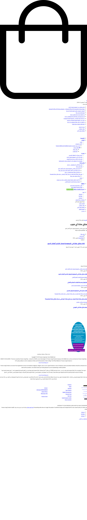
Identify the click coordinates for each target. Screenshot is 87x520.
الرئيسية (82, 138)
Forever (84, 395)
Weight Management (67, 392)
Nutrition (69, 388)
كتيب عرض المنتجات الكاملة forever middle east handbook (68, 146)
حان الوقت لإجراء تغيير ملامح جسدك (77, 115)
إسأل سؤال (75, 150)
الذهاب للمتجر (82, 204)
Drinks (70, 387)
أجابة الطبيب (75, 151)
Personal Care (68, 394)
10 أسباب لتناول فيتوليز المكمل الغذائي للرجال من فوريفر (68, 180)
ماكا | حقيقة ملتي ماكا (75, 176)
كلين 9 (83, 153)
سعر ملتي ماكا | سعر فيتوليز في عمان (72, 172)
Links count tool (30, 407)
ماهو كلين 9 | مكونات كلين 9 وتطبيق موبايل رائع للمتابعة (70, 161)
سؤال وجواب (76, 148)
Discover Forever (84, 389)
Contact (46, 388)
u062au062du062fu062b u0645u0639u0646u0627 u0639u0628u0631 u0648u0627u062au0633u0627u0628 (77, 347)
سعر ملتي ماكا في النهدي (80, 307)
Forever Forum (44, 396)
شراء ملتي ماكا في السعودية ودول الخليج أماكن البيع (69, 169)
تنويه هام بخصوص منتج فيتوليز (78, 124)
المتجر (83, 140)
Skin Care (69, 396)
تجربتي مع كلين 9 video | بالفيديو (75, 155)
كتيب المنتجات (78, 144)
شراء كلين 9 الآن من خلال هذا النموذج (74, 159)
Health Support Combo (66, 398)
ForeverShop (80, 238)
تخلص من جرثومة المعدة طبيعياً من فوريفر (76, 120)
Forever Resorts (85, 393)
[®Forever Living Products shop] (82, 135)
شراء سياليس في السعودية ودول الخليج (77, 107)
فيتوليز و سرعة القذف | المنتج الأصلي (72, 182)
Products (69, 385)
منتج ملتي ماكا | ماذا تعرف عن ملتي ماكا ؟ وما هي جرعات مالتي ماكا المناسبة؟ (66, 174)
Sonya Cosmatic (68, 400)
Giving (86, 395)
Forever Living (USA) (84, 387)
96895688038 (42, 390)
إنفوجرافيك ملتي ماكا (80, 113)
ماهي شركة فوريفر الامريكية (76, 186)
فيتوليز (81, 178)
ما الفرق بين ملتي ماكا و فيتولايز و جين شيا (76, 122)
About (83, 184)
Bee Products (68, 390)
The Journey (85, 391)
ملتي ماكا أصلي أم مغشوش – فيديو (74, 165)
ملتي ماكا (82, 163)
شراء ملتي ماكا (79, 167)
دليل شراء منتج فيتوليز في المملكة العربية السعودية (74, 118)
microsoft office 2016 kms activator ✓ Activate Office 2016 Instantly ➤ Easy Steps (67, 109)
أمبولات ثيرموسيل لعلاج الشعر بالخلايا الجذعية (75, 111)
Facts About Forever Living (76, 187)
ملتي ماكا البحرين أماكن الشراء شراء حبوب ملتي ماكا (69, 170)
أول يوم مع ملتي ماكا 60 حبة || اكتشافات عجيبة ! (75, 117)
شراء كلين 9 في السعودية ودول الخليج (74, 157)
